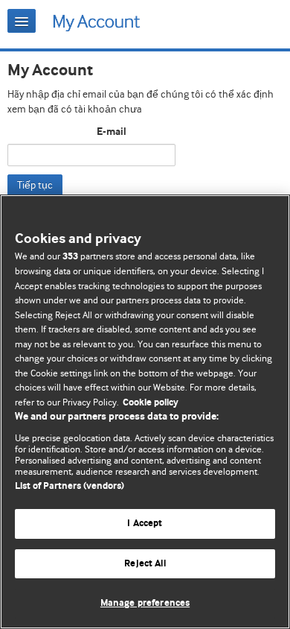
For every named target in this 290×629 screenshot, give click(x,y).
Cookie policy (150, 402)
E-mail (111, 132)
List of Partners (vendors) (69, 486)
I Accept (144, 523)
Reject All (144, 563)
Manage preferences (145, 603)
